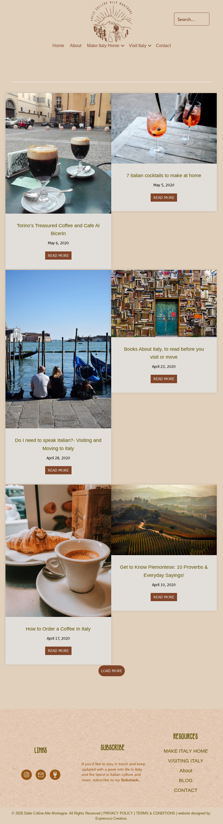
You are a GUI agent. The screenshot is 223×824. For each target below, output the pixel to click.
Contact (163, 45)
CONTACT (185, 790)
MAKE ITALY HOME (186, 751)
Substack (129, 780)
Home (58, 45)
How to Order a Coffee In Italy (58, 629)
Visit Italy (137, 45)
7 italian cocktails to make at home (163, 175)
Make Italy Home (103, 45)
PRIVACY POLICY (118, 813)
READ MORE (60, 255)
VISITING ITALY (185, 761)
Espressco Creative (110, 818)
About (75, 45)
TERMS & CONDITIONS (155, 813)
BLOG (186, 780)
